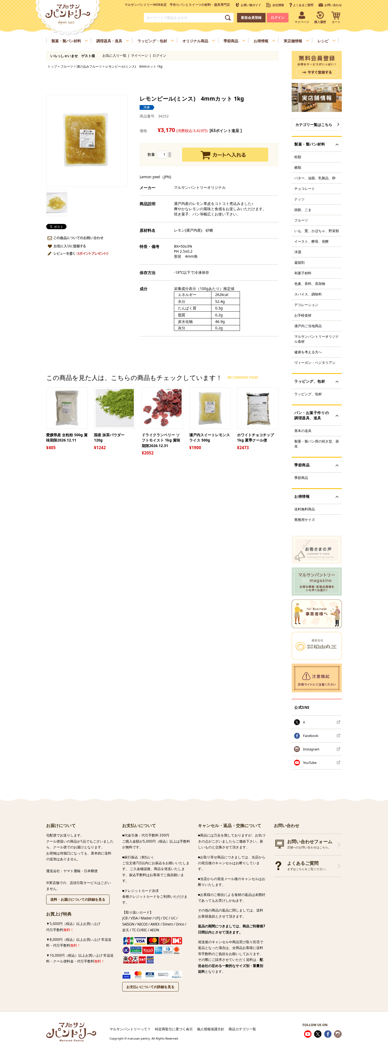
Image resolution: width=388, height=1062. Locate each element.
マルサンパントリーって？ (130, 1029)
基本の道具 (302, 430)
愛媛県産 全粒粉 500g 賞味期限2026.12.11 (67, 437)
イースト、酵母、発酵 (311, 241)
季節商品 (301, 477)
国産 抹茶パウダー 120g (111, 437)
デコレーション (306, 304)
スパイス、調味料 (308, 294)
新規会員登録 (251, 17)
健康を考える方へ (308, 352)
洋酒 (297, 252)
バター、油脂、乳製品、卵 (314, 178)
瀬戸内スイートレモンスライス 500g (209, 437)
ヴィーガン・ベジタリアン (314, 362)
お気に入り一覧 (114, 55)
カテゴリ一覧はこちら (313, 124)
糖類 (297, 167)
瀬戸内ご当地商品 (308, 325)
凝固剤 (299, 262)
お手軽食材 (302, 315)
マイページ (139, 55)
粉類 (297, 156)
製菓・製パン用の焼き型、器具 (316, 444)
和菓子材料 (302, 273)
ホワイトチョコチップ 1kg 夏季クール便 (255, 437)
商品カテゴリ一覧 (242, 1029)
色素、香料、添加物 (309, 283)
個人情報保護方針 (210, 1029)
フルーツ (66, 66)
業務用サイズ (304, 519)
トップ (52, 66)
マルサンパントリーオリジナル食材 (316, 339)
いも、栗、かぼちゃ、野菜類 (316, 230)
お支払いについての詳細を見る (150, 986)
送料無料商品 (304, 509)
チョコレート (304, 188)
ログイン (278, 17)
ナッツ (299, 199)
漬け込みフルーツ (89, 66)
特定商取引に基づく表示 (174, 1029)
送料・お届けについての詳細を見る (77, 899)
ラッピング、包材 (308, 394)
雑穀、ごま (302, 209)
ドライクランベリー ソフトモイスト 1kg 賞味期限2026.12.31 (161, 440)
